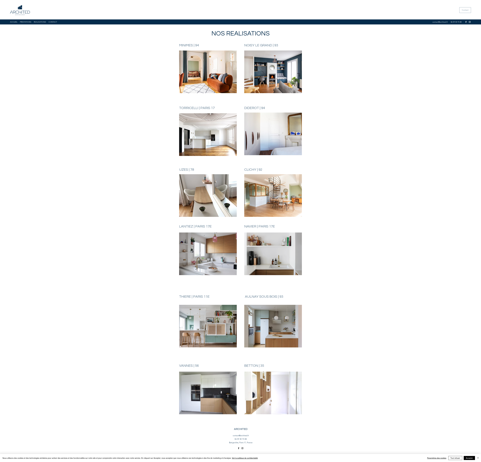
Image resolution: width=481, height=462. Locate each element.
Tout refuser (455, 458)
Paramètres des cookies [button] (436, 458)
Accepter (469, 458)
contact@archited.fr (440, 22)
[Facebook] (466, 22)
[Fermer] (477, 458)
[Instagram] (469, 22)
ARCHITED (241, 429)
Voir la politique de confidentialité (245, 458)
